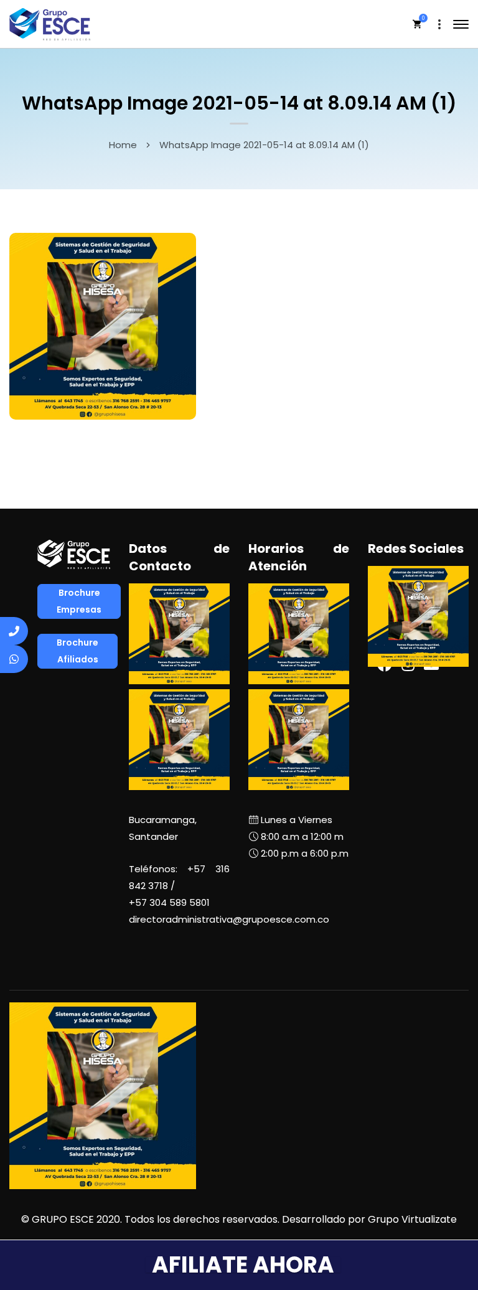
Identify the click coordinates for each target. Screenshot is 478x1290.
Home (123, 144)
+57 (169, 902)
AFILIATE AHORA (243, 1265)
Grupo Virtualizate (412, 1219)
